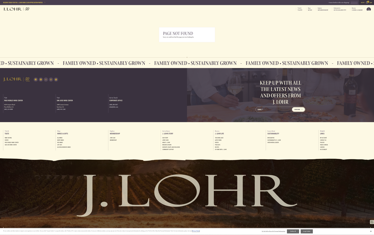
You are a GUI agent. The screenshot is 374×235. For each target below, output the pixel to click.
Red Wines (60, 142)
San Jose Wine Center (11, 145)
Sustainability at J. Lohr (274, 140)
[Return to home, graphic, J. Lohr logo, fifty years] (16, 9)
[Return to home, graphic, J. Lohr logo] (16, 79)
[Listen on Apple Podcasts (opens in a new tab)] (51, 79)
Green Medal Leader (273, 142)
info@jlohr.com (113, 107)
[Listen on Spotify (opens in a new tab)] (56, 79)
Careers (322, 147)
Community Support (168, 149)
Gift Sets (59, 145)
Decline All (293, 231)
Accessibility (323, 149)
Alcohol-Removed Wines (64, 147)
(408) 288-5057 (113, 105)
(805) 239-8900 (8, 109)
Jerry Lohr (165, 140)
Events (6, 140)
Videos (217, 142)
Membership (113, 140)
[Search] (369, 9)
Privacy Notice (195, 231)
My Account (323, 138)
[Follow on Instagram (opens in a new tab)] (41, 79)
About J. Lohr (166, 142)
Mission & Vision (166, 145)
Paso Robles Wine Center (12, 142)
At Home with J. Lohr (221, 149)
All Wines (59, 138)
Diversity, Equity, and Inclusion (171, 147)
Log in (362, 2)
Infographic (270, 138)
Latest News (218, 140)
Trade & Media (324, 145)
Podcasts (217, 145)
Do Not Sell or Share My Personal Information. (273, 231)
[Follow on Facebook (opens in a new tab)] (36, 79)
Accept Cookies (306, 231)
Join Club (112, 138)
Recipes (217, 147)
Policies (322, 142)
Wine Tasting (8, 138)
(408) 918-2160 (61, 109)
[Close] (371, 231)
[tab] (299, 9)
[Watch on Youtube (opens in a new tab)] (46, 79)
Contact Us (323, 140)
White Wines (60, 140)
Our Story (165, 138)
